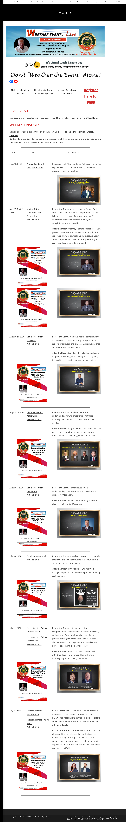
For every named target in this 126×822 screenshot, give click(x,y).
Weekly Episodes (18, 2)
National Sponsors (64, 2)
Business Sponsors (42, 2)
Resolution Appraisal (36, 556)
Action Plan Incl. (34, 219)
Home (11, 2)
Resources (73, 2)
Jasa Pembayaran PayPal (17, 800)
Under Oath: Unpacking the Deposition (34, 212)
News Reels (80, 2)
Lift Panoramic (69, 800)
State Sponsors (53, 2)
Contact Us (90, 2)
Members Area (109, 2)
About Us (27, 2)
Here (94, 118)
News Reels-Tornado (111, 818)
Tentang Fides (30, 800)
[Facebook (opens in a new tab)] (116, 2)
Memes (33, 2)
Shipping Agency (59, 800)
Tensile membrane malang (44, 800)
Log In (102, 2)
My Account (101, 819)
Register (96, 2)
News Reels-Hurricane (98, 818)
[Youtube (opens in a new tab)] (119, 2)
